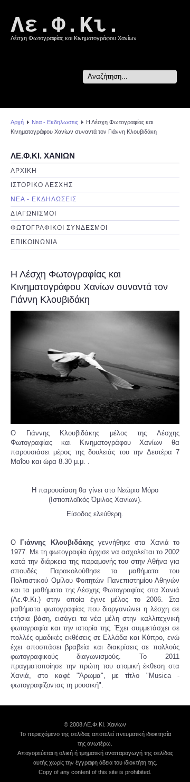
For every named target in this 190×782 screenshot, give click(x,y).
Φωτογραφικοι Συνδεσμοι (59, 227)
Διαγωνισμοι (33, 213)
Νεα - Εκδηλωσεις (55, 122)
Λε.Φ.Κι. (65, 26)
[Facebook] (171, 96)
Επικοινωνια (34, 242)
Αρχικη (24, 170)
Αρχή (17, 122)
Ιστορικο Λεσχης (42, 185)
